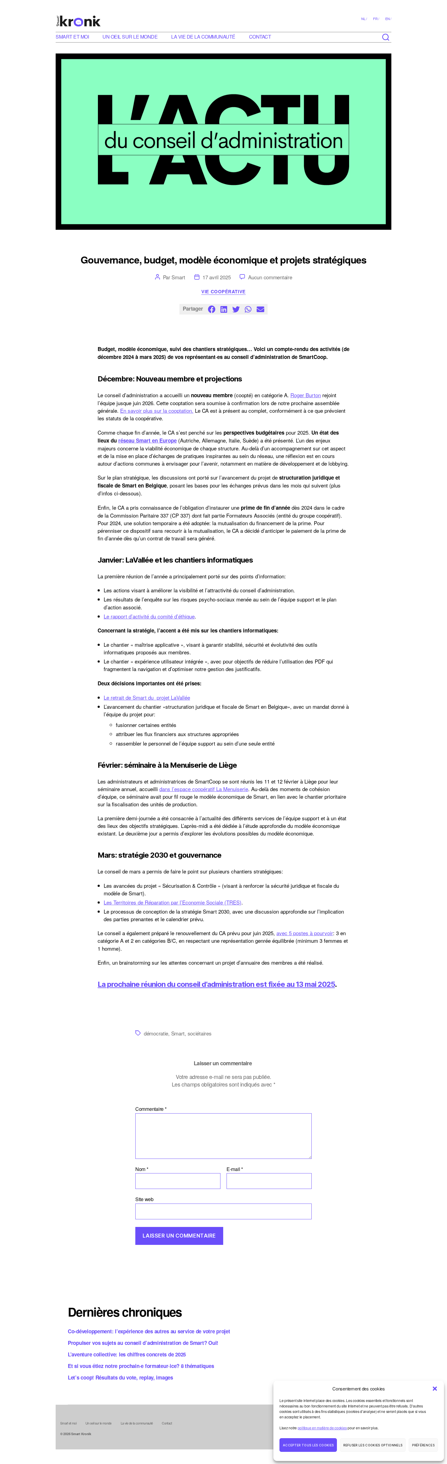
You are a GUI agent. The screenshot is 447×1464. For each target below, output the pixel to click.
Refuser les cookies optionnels (372, 1445)
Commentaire (151, 1109)
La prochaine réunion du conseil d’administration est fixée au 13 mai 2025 (216, 984)
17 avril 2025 (216, 277)
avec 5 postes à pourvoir (304, 933)
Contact (260, 36)
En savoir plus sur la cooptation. (156, 410)
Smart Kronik (81, 1433)
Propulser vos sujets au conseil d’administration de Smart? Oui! (143, 1342)
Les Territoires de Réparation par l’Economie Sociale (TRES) (172, 902)
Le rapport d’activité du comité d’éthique (149, 616)
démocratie (156, 1033)
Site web (144, 1199)
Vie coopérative (223, 292)
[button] (435, 1389)
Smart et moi (72, 36)
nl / (364, 18)
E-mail (235, 1169)
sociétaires (200, 1033)
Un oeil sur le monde (130, 36)
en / (388, 18)
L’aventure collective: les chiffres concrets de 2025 (127, 1354)
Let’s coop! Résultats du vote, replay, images (120, 1377)
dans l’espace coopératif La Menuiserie (203, 789)
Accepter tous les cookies (308, 1445)
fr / (376, 18)
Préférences (423, 1445)
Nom (141, 1169)
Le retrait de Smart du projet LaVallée (147, 697)
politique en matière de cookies (322, 1427)
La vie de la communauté (203, 36)
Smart (178, 277)
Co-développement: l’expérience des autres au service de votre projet (149, 1331)
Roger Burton (305, 395)
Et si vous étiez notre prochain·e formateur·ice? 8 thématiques (141, 1365)
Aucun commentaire (270, 277)
